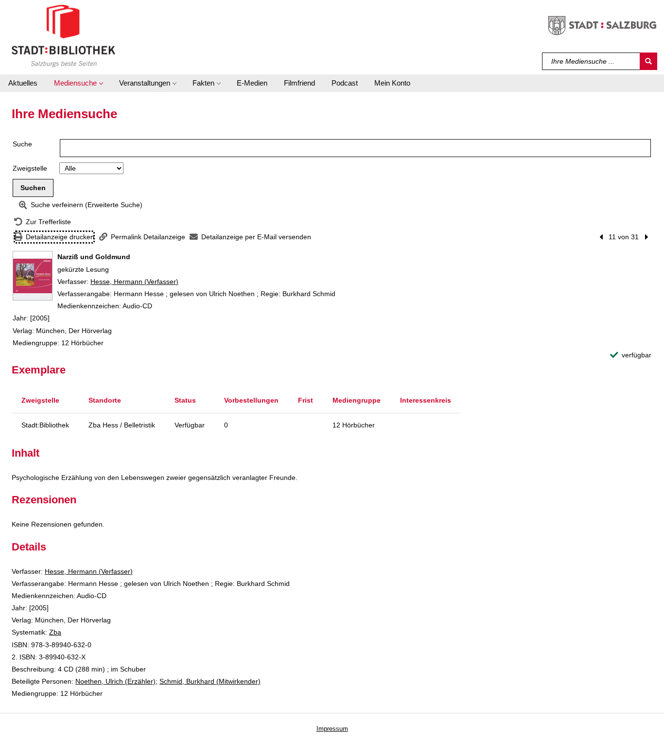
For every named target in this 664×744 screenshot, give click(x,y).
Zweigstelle (30, 168)
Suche (22, 144)
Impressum (332, 728)
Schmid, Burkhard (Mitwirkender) (210, 681)
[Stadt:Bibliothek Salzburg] (63, 35)
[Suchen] (648, 61)
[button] (78, 83)
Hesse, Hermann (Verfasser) (134, 281)
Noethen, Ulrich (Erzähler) (115, 681)
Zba (55, 632)
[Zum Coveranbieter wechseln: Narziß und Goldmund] (32, 276)
